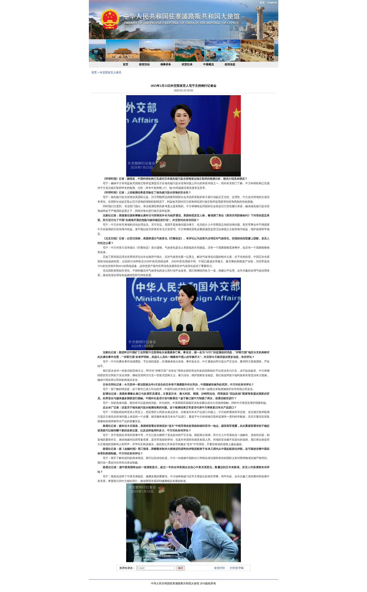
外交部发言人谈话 (110, 72)
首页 (125, 64)
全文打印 (219, 568)
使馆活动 (144, 64)
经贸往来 (187, 64)
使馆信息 (230, 64)
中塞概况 (208, 64)
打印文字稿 (237, 568)
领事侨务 (165, 64)
